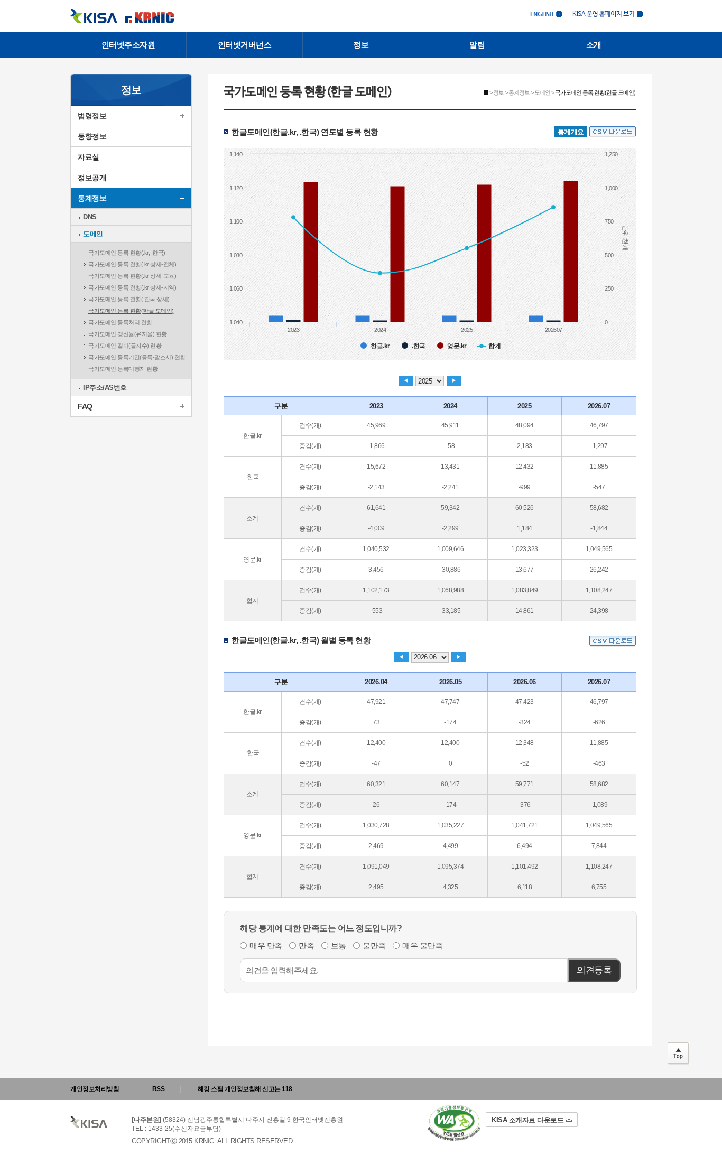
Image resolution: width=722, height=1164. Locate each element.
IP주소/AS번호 (105, 388)
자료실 (88, 157)
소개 (593, 44)
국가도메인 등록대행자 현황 (123, 369)
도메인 (93, 234)
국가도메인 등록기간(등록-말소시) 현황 (137, 357)
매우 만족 (265, 944)
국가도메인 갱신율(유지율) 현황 (127, 334)
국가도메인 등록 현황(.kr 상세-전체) (132, 264)
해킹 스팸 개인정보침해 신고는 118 (245, 1089)
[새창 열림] (607, 13)
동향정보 (92, 136)
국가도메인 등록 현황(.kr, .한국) (126, 252)
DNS (90, 217)
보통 (338, 944)
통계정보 (92, 198)
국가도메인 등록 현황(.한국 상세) (129, 299)
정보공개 (92, 177)
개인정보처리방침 (94, 1089)
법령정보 (92, 115)
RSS (158, 1089)
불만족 (374, 944)
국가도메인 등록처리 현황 (120, 322)
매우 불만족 (422, 944)
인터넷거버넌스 (245, 44)
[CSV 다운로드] (612, 131)
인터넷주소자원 (128, 44)
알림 (477, 44)
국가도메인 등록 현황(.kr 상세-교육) (132, 276)
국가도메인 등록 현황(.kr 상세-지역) (132, 287)
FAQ (85, 406)
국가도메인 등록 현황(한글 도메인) (131, 311)
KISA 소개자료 (527, 1120)
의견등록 (594, 970)
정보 (360, 44)
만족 (306, 944)
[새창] (454, 1123)
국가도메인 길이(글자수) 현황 (124, 345)
